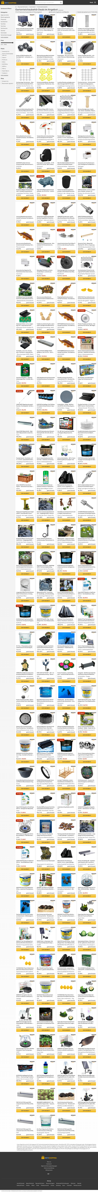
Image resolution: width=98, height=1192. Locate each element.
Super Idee (5, 70)
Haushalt (79, 1183)
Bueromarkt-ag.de (7, 83)
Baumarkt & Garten (23, 7)
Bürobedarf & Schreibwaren (62, 1183)
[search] (61, 2)
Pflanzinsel (3, 19)
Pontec (4, 59)
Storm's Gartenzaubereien (7, 54)
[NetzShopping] (8, 2)
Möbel (32, 1185)
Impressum (49, 1163)
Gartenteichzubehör (42, 7)
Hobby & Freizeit (20, 1185)
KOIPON (5, 64)
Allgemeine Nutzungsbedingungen (49, 1166)
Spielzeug (58, 1185)
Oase (4, 57)
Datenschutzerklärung (49, 1168)
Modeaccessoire (45, 1185)
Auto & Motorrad (20, 1183)
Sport (63, 1185)
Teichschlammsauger (6, 35)
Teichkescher (4, 28)
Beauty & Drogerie (50, 1183)
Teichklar (3, 30)
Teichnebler (4, 32)
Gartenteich (32, 7)
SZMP (4, 66)
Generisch (5, 51)
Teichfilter (3, 24)
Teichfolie (3, 26)
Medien (28, 1185)
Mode (37, 1185)
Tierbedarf (69, 1185)
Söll (3, 62)
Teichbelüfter (4, 21)
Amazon (5, 81)
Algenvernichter (5, 15)
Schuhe (52, 1185)
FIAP (4, 68)
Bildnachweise (49, 1170)
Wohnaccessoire (77, 1185)
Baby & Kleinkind (30, 1183)
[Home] (15, 6)
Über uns (49, 1161)
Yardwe (4, 73)
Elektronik (73, 1183)
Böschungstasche (5, 17)
